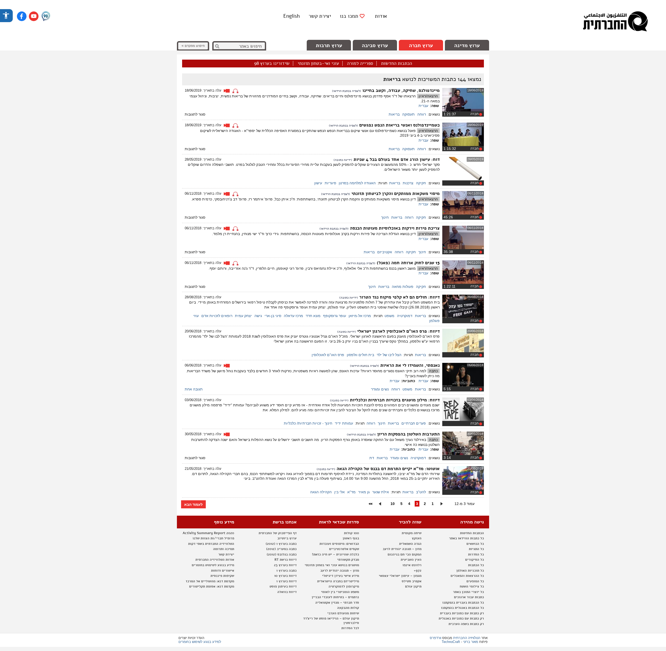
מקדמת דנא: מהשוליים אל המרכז (210, 581)
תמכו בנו (349, 16)
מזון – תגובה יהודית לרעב (402, 549)
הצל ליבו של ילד (389, 355)
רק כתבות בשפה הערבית (466, 624)
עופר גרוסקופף (334, 316)
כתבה (433, 371)
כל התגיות (476, 549)
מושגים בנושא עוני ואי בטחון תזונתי (332, 565)
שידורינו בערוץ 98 (272, 63)
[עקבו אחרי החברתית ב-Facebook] (22, 16)
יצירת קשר (320, 16)
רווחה (421, 114)
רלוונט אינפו (411, 565)
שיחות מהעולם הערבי (343, 613)
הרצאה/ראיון (428, 96)
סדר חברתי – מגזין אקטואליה (337, 602)
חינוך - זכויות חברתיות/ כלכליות (308, 423)
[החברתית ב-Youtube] (34, 16)
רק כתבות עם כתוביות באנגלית (461, 618)
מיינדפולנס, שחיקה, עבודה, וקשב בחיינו (400, 90)
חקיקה (421, 183)
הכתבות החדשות (396, 63)
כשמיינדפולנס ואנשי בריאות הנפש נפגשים (399, 125)
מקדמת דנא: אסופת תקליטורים (211, 586)
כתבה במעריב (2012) (281, 549)
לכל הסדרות (350, 628)
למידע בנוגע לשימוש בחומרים (199, 642)
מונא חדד (313, 316)
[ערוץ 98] (46, 16)
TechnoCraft (451, 642)
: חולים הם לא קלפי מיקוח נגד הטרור (399, 297)
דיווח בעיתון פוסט (283, 586)
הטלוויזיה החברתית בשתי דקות (211, 543)
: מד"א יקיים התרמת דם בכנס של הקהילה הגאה (387, 469)
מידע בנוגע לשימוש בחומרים (213, 565)
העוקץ (416, 538)
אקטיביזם (384, 252)
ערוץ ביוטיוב (287, 538)
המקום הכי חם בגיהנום (404, 554)
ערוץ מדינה (467, 45)
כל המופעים (475, 581)
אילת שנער (380, 492)
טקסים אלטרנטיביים (344, 549)
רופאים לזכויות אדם (216, 316)
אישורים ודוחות (222, 570)
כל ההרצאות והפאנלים (467, 575)
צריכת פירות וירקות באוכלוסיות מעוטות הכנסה (394, 228)
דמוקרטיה (404, 316)
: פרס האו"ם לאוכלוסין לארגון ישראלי (398, 331)
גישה (258, 316)
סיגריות (330, 183)
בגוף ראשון (351, 538)
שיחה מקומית (411, 533)
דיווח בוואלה (287, 592)
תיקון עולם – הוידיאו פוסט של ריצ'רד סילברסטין (331, 620)
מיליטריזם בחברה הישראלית (338, 581)
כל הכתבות (476, 565)
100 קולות (351, 533)
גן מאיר (364, 492)
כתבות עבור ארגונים (469, 597)
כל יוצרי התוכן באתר (468, 592)
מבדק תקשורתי (348, 559)
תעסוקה (408, 114)
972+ (417, 570)
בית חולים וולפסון (360, 355)
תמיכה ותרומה (223, 549)
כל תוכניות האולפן (470, 570)
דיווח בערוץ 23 (285, 565)
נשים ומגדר (380, 389)
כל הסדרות (476, 554)
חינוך (385, 217)
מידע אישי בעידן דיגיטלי (340, 575)
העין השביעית (411, 559)
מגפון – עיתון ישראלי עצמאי (400, 575)
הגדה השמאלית (410, 543)
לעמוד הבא (193, 504)
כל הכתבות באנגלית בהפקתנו (462, 607)
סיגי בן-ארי (273, 316)
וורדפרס (435, 638)
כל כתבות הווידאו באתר (466, 538)
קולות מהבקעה (348, 607)
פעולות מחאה (402, 287)
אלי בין (339, 492)
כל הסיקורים (474, 559)
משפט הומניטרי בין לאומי (340, 592)
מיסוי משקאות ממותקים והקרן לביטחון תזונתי (395, 194)
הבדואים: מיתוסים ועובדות (339, 543)
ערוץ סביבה (375, 45)
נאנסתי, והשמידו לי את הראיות (409, 365)
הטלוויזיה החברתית (466, 638)
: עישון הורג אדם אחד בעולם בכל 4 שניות (396, 159)
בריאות (394, 114)
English (291, 16)
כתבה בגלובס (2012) (282, 554)
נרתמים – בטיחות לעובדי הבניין (335, 597)
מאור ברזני (470, 642)
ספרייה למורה (360, 63)
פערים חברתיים (413, 423)
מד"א (351, 492)
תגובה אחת (194, 389)
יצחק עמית (243, 316)
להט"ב (421, 492)
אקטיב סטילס (411, 581)
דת (371, 458)
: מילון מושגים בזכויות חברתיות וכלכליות (394, 400)
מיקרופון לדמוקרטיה (344, 586)
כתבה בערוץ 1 (286, 570)
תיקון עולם (413, 586)
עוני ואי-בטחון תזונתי (318, 63)
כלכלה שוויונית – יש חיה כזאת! (335, 554)
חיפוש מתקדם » (193, 45)
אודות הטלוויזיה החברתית (214, 559)
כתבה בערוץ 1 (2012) (281, 543)
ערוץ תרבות (329, 45)
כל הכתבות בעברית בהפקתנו (463, 602)
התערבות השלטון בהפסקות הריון (408, 434)
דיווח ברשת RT (285, 559)
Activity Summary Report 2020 (208, 533)
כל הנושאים (475, 543)
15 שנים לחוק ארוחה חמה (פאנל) (407, 263)
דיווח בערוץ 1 (286, 581)
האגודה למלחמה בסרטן (357, 183)
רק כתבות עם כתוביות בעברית (462, 613)
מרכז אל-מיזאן (360, 316)
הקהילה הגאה (321, 492)
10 (392, 504)
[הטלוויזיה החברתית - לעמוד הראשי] (615, 22)
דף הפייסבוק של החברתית (278, 533)
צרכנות (408, 183)
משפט (389, 316)
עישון (318, 183)
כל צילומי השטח (472, 586)
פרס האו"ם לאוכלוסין (328, 355)
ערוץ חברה (421, 45)
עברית (423, 106)
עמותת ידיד (344, 423)
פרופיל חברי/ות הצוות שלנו (213, 538)
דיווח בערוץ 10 (285, 575)
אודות (381, 16)
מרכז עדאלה (293, 316)
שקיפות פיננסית (222, 575)
